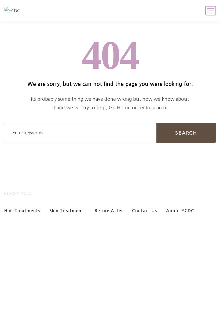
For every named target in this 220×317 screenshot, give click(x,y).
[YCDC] (12, 11)
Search (186, 133)
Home (124, 107)
